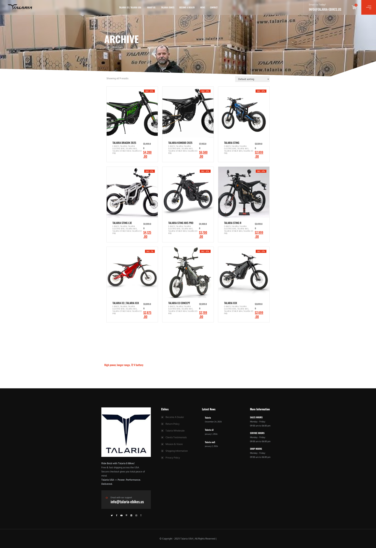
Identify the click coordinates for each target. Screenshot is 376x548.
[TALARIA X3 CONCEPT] (188, 272)
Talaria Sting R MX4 (122, 151)
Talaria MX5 (131, 148)
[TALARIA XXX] (243, 272)
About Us (151, 7)
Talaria (123, 146)
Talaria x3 (209, 429)
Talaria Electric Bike (124, 147)
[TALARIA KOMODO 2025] (188, 112)
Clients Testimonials (176, 437)
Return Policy (172, 423)
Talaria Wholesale (175, 430)
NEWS (202, 7)
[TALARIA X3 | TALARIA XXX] (132, 272)
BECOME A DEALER (187, 7)
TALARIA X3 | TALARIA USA (130, 7)
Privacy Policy (173, 457)
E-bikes (116, 146)
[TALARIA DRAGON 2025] (132, 112)
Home (106, 47)
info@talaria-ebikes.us (127, 501)
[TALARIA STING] (243, 112)
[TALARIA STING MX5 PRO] (188, 192)
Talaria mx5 (210, 442)
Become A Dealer (175, 417)
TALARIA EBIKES (167, 7)
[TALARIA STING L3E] (132, 192)
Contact (214, 7)
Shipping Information (177, 450)
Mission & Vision (174, 444)
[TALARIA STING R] (243, 192)
